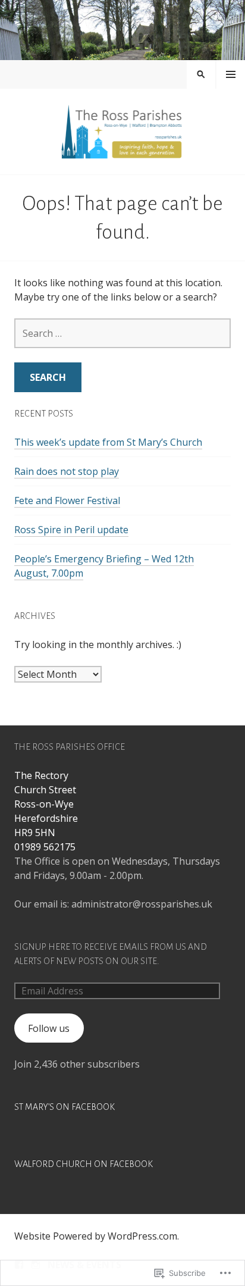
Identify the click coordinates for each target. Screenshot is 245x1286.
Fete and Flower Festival (67, 500)
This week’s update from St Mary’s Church (108, 442)
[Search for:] (122, 333)
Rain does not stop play (66, 471)
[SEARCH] (201, 74)
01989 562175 (45, 846)
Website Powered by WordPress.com (95, 1236)
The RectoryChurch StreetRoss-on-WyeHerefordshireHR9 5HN (46, 804)
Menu (230, 74)
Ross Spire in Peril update (71, 529)
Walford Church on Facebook (83, 1164)
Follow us (49, 1028)
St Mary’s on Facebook (64, 1107)
